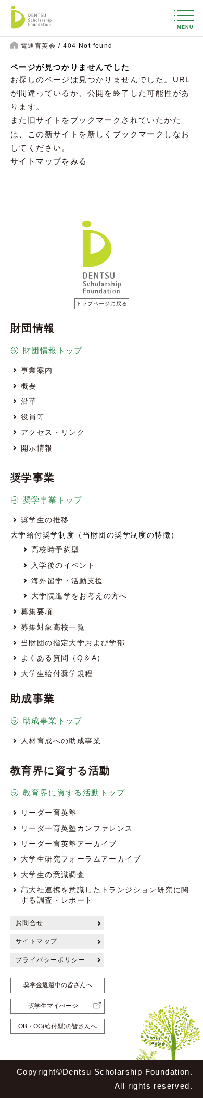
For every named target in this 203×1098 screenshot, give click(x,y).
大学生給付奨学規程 (57, 673)
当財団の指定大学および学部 (73, 643)
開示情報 (37, 448)
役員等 (33, 417)
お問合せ (30, 923)
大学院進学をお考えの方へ (79, 596)
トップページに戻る (102, 303)
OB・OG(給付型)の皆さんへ (57, 1026)
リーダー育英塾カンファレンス (77, 828)
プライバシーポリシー (50, 960)
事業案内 (37, 370)
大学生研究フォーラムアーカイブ (81, 859)
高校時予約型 (55, 549)
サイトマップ (36, 941)
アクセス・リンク (53, 432)
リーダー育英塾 (49, 812)
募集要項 (37, 611)
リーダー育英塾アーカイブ (69, 844)
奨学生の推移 (45, 520)
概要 (29, 386)
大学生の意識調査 (53, 874)
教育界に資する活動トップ (74, 792)
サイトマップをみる (48, 161)
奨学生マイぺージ (53, 1005)
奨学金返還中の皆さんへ (57, 985)
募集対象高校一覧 (53, 627)
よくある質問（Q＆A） (63, 658)
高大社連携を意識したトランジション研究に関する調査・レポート (105, 894)
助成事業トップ (53, 720)
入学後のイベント (63, 565)
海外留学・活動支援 (67, 581)
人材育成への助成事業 (61, 741)
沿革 (29, 401)
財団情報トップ (53, 350)
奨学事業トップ (53, 499)
